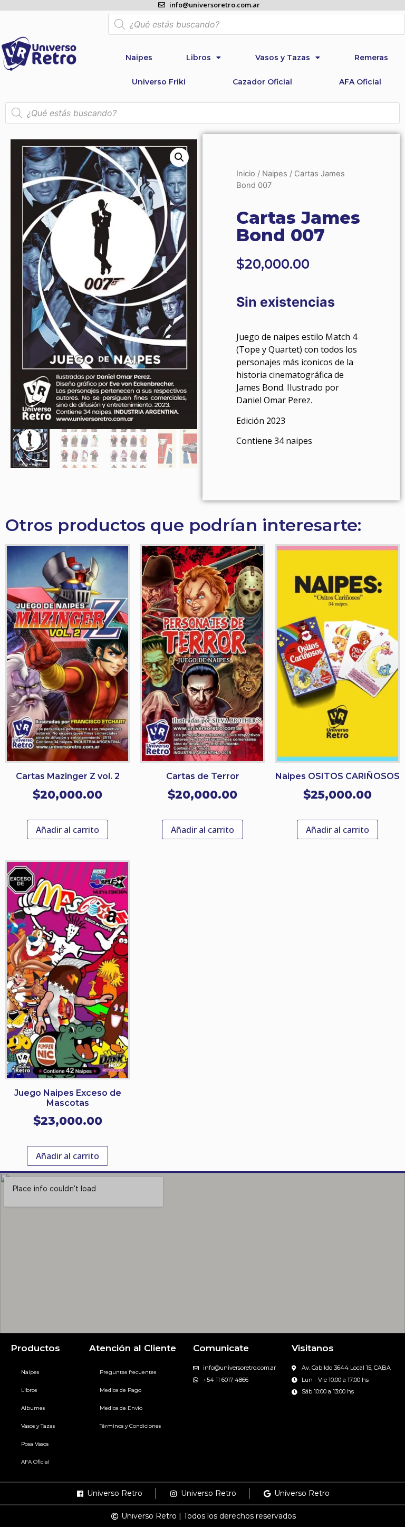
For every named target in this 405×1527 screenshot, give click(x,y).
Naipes (139, 57)
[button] (179, 157)
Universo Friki (159, 82)
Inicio (245, 173)
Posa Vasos (35, 1443)
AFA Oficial (360, 82)
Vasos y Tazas (282, 57)
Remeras (371, 57)
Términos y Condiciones (130, 1425)
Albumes (33, 1408)
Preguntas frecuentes (128, 1372)
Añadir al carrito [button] (67, 830)
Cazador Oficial (262, 82)
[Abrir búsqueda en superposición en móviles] (256, 24)
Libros (198, 57)
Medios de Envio (121, 1408)
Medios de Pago (120, 1390)
